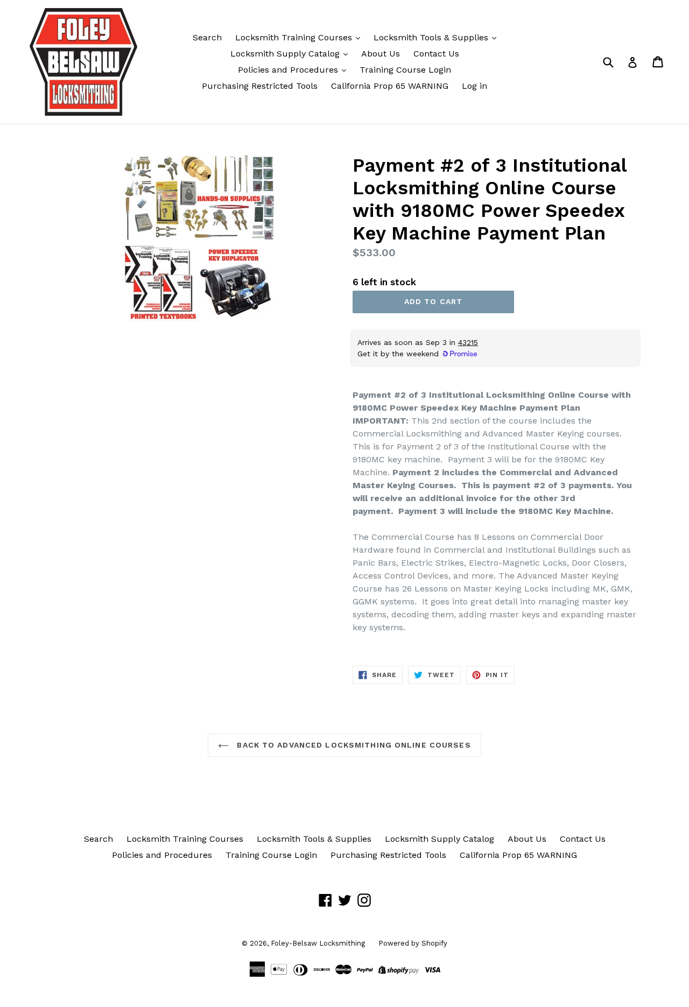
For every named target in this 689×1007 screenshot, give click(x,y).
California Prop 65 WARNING (389, 86)
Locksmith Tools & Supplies (432, 37)
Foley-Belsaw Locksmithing (318, 943)
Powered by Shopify (412, 943)
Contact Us (436, 53)
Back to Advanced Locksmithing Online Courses (352, 745)
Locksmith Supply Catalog (286, 53)
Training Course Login (405, 70)
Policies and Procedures (289, 70)
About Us (380, 53)
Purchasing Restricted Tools (260, 86)
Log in (474, 86)
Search (207, 37)
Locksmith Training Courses (295, 37)
